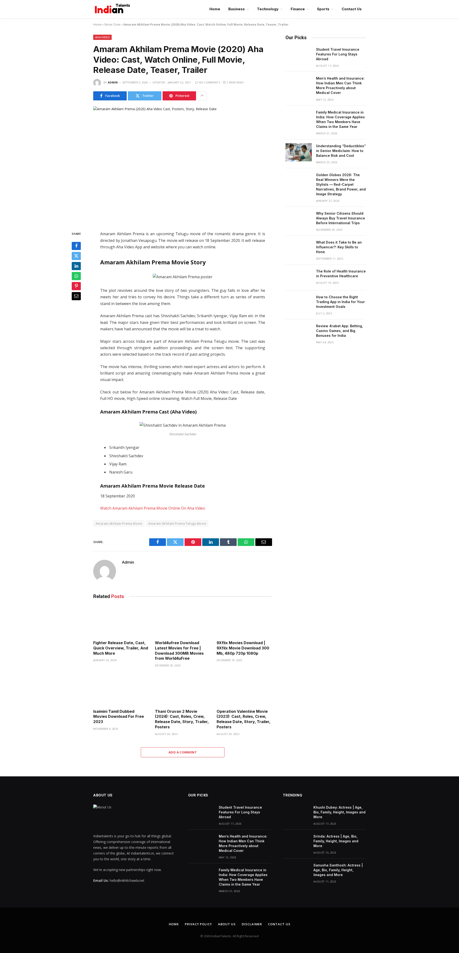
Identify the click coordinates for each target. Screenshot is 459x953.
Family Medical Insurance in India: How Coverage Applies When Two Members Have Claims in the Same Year (340, 119)
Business (236, 9)
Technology (268, 9)
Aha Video (102, 37)
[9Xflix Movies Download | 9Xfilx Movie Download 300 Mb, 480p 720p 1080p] (244, 621)
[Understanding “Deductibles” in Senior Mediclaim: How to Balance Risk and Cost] (298, 152)
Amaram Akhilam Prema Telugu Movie (177, 523)
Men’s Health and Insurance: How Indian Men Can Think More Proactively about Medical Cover (340, 85)
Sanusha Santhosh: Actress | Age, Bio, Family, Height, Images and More (338, 870)
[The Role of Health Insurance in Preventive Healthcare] (298, 277)
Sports (323, 9)
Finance (298, 9)
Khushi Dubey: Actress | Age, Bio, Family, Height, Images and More (339, 812)
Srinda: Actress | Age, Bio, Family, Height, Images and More (335, 841)
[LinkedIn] (76, 266)
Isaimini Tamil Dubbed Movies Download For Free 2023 (118, 716)
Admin (113, 82)
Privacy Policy (198, 924)
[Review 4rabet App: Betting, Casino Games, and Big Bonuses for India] (298, 332)
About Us (227, 924)
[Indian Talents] (113, 9)
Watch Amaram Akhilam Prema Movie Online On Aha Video (152, 508)
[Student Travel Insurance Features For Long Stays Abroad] (298, 56)
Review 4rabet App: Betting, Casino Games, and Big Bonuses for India (339, 331)
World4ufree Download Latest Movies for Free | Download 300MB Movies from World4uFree (179, 650)
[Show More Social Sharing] (202, 95)
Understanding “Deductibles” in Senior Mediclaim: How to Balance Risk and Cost (341, 151)
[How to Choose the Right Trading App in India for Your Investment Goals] (298, 303)
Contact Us (352, 9)
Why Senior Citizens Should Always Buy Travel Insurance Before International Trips (340, 218)
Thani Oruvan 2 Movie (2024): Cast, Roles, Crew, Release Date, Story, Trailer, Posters (182, 719)
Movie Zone (112, 24)
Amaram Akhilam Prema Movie (119, 523)
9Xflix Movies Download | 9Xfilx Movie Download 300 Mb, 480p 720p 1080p (243, 648)
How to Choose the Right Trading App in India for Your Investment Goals (340, 302)
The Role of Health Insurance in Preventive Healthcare (341, 273)
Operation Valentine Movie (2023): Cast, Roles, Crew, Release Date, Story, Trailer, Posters (243, 719)
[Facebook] (76, 246)
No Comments (209, 82)
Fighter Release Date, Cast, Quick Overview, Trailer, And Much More (120, 648)
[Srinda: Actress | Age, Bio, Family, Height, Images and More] (296, 842)
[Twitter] (76, 256)
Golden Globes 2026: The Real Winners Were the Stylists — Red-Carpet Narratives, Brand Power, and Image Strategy (341, 184)
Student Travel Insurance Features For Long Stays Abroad (337, 54)
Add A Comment (183, 752)
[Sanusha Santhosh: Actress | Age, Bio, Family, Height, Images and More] (296, 871)
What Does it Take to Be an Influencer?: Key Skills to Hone (339, 247)
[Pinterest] (76, 286)
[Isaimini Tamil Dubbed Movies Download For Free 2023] (121, 689)
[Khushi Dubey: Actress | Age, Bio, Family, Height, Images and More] (296, 814)
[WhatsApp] (76, 276)
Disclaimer (252, 924)
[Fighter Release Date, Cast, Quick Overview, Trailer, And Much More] (121, 621)
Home (214, 9)
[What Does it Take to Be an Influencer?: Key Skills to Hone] (298, 249)
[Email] (76, 296)
